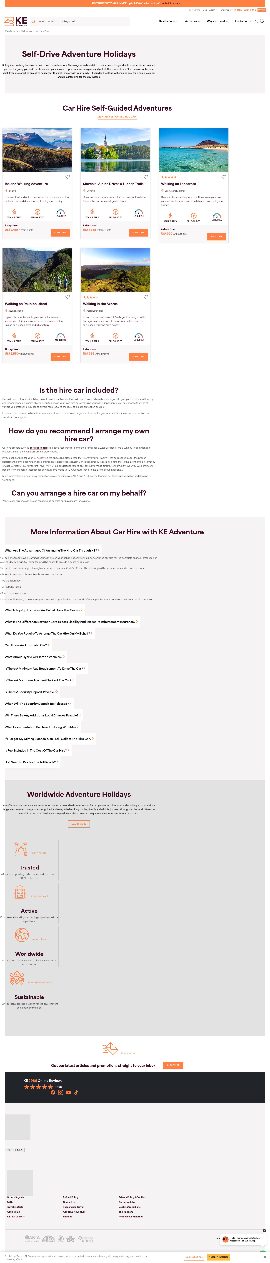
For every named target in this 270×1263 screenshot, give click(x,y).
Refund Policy (70, 1197)
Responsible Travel (73, 1207)
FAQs (10, 1202)
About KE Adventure (74, 1212)
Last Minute (194, 10)
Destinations (167, 21)
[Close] (265, 1257)
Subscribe (173, 1065)
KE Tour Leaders (16, 1217)
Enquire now (226, 10)
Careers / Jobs (127, 1202)
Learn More (79, 824)
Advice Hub (13, 1212)
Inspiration (241, 21)
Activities (191, 21)
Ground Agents (15, 1197)
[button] (262, 21)
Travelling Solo (15, 1207)
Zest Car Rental (38, 448)
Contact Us (69, 1202)
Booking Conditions (129, 1207)
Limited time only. (170, 3)
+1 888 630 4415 (245, 10)
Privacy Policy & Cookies (132, 1197)
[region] (135, 1257)
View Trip (60, 233)
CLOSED (261, 10)
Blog (205, 10)
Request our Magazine (131, 1217)
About (212, 10)
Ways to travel (216, 21)
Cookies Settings (194, 1257)
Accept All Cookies (218, 1257)
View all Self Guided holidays (117, 117)
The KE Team (126, 1212)
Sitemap (67, 1217)
